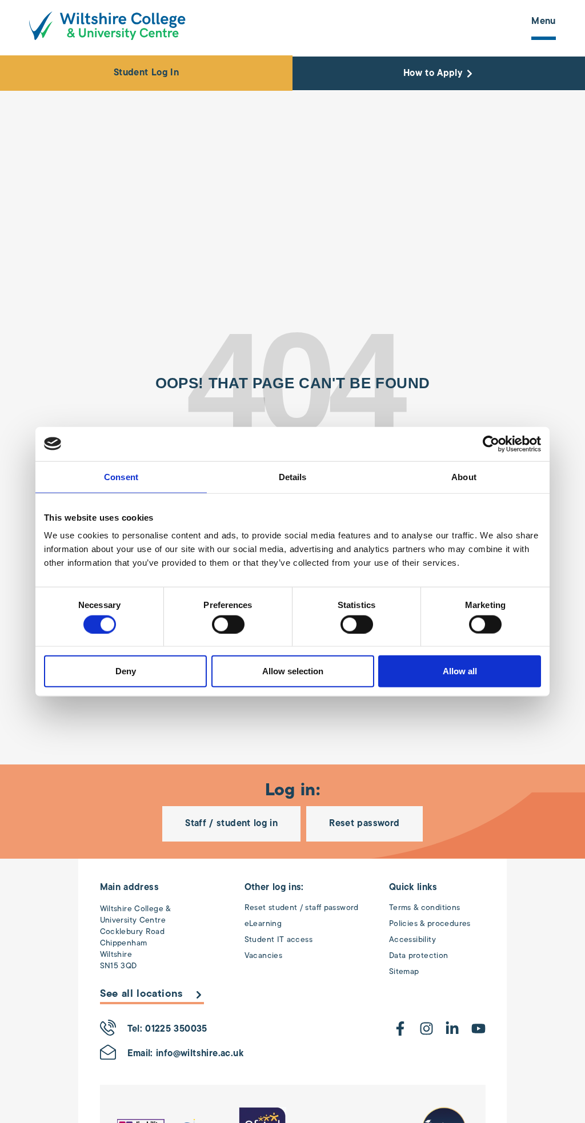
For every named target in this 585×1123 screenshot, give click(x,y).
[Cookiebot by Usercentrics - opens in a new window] (491, 443)
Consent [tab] (121, 476)
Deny (125, 671)
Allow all (460, 671)
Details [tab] (293, 476)
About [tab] (463, 476)
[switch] (228, 624)
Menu (543, 21)
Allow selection (292, 671)
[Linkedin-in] (452, 1028)
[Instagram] (426, 1028)
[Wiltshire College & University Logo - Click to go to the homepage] (107, 25)
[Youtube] (478, 1028)
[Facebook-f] (400, 1028)
